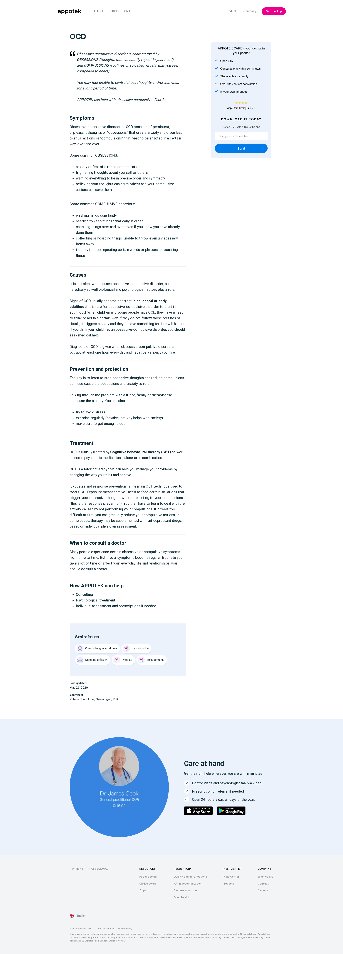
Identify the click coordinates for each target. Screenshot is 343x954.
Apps (142, 890)
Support (228, 883)
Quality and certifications (190, 876)
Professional (98, 868)
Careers (263, 890)
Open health (182, 897)
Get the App (274, 11)
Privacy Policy (125, 928)
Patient (77, 868)
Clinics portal (147, 883)
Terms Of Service (105, 928)
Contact (263, 883)
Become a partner (185, 890)
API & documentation (188, 883)
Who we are (265, 876)
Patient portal (148, 876)
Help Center (231, 876)
